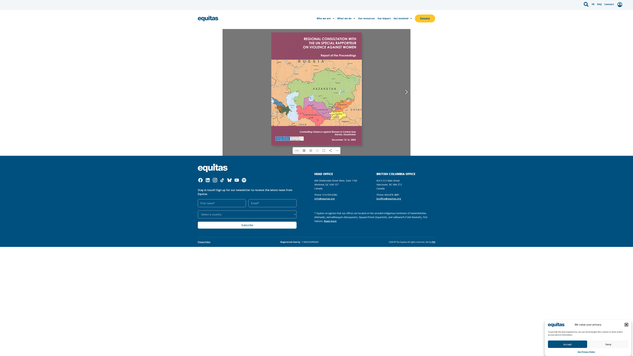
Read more (330, 221)
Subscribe (247, 225)
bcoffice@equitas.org (389, 198)
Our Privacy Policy (586, 352)
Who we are (324, 18)
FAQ (599, 4)
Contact (609, 4)
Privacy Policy (204, 242)
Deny (608, 344)
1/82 (297, 150)
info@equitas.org (324, 198)
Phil (433, 242)
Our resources (366, 18)
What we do (344, 18)
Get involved (400, 18)
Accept (567, 344)
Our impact (384, 18)
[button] (626, 324)
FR (593, 4)
